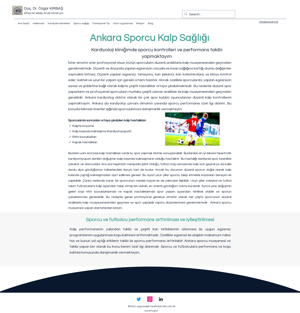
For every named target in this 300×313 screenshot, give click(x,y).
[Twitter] (138, 299)
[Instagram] (149, 299)
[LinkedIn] (161, 299)
